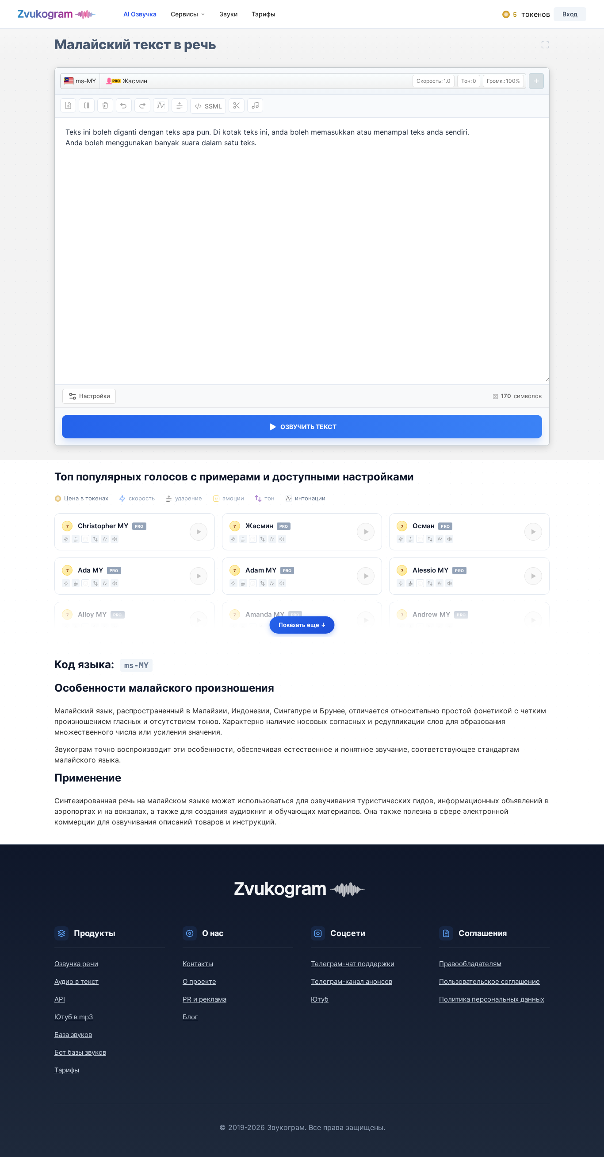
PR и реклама (204, 999)
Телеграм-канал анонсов (351, 981)
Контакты (198, 964)
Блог (190, 1017)
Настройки (94, 395)
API (59, 999)
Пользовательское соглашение (489, 981)
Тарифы (263, 14)
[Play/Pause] (198, 532)
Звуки (228, 14)
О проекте (199, 981)
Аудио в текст (76, 981)
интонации (310, 498)
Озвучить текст (308, 426)
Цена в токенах (86, 498)
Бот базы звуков (80, 1052)
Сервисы (184, 14)
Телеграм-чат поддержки (352, 964)
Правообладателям (470, 964)
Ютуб (320, 999)
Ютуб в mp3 (73, 1017)
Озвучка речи (76, 964)
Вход (569, 14)
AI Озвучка (140, 14)
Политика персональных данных (491, 999)
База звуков (73, 1034)
